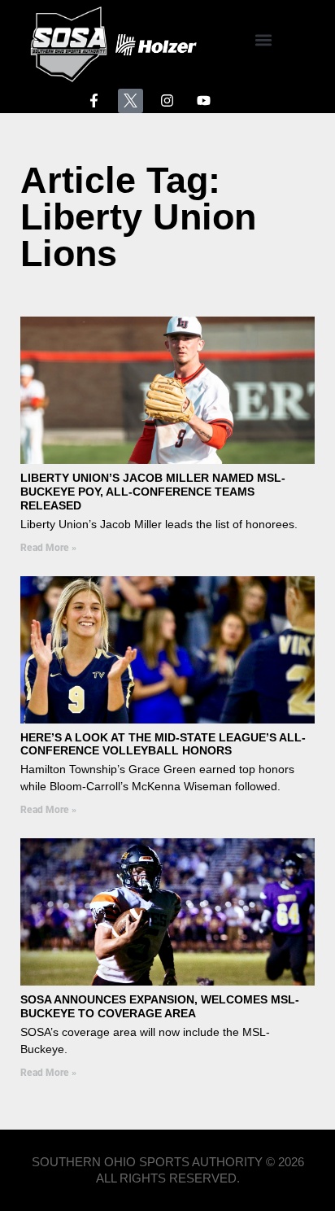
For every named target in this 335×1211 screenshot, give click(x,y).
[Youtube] (204, 101)
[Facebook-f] (94, 101)
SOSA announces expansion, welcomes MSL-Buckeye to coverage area (159, 1006)
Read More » (48, 547)
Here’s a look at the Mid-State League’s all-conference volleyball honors (163, 744)
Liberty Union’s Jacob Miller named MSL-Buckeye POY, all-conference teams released (152, 491)
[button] (263, 40)
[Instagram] (167, 101)
